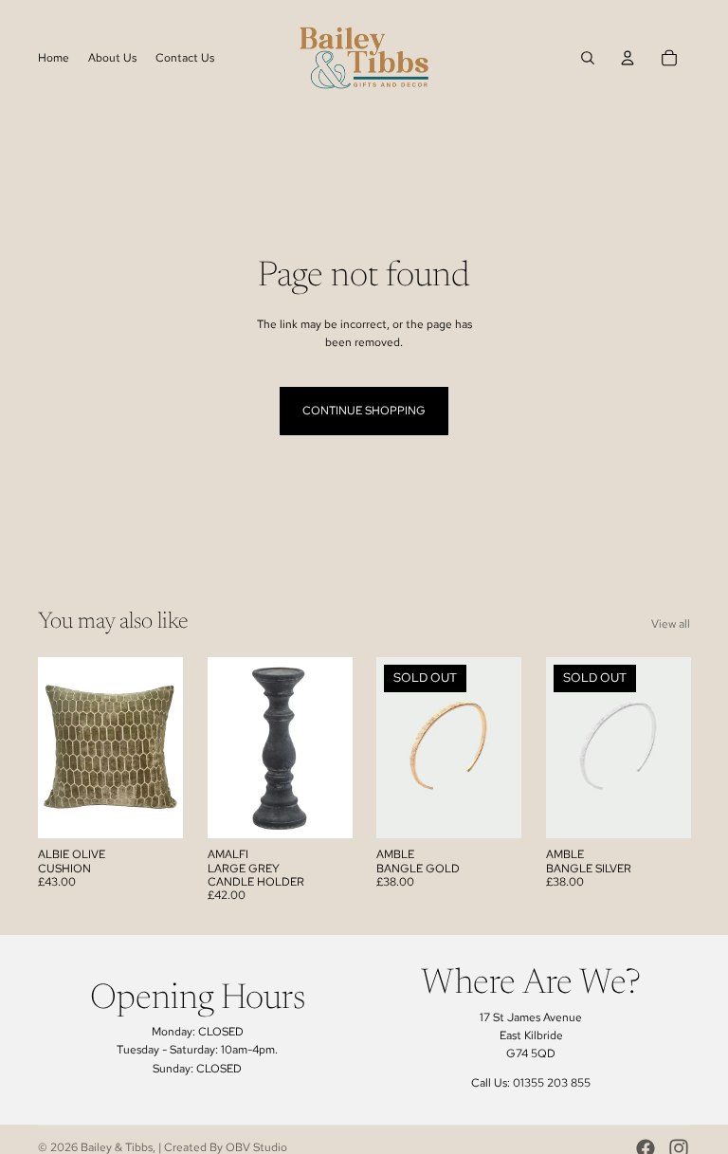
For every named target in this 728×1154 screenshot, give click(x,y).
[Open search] (588, 58)
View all (670, 624)
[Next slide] (505, 748)
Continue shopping (364, 410)
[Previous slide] (391, 748)
